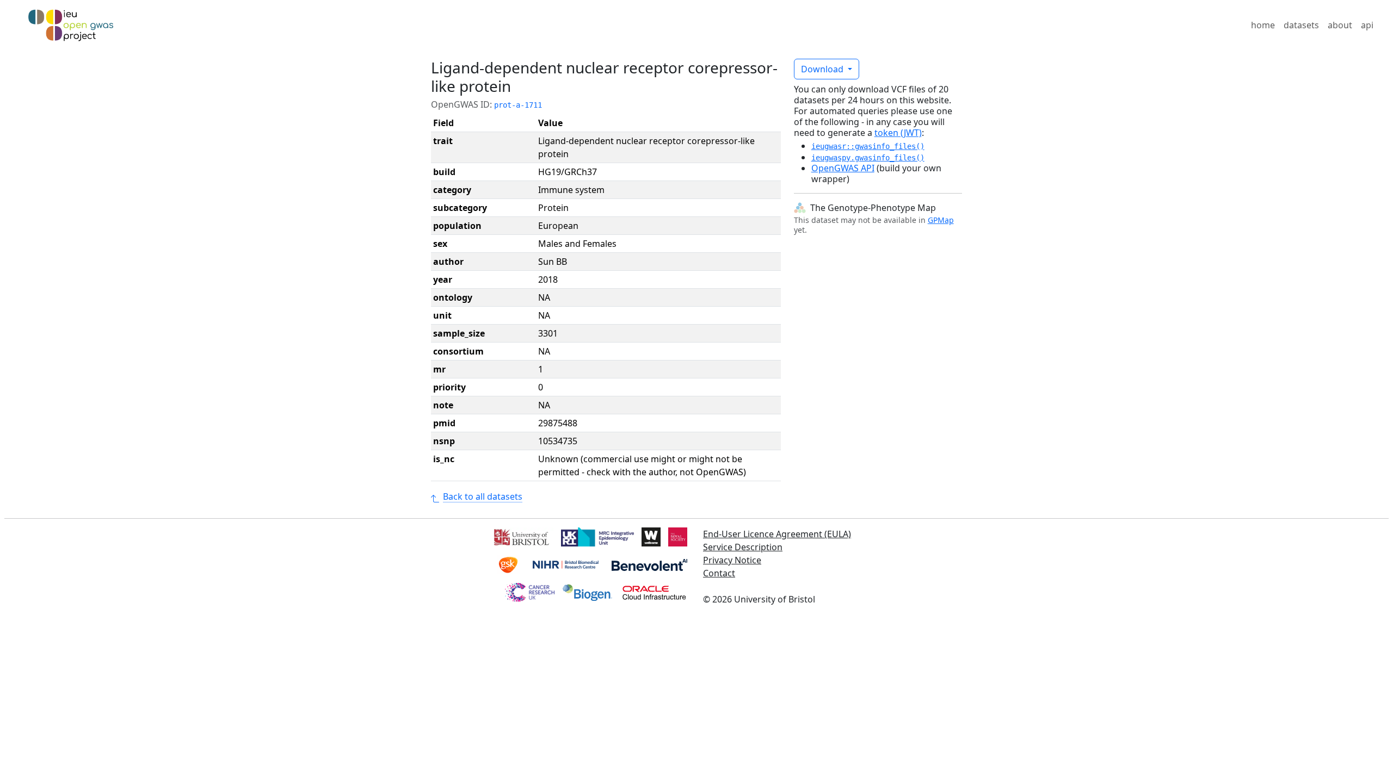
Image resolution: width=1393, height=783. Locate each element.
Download (823, 69)
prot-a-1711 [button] (518, 105)
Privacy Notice (732, 560)
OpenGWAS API (842, 168)
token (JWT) (898, 133)
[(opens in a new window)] (520, 536)
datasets (1301, 25)
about (1340, 25)
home (1263, 25)
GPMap (941, 220)
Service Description (742, 547)
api (1367, 25)
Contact (719, 573)
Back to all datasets (482, 496)
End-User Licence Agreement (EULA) (777, 534)
